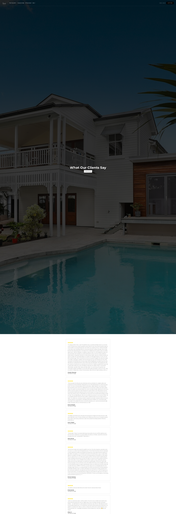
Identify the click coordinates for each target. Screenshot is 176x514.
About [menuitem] (34, 2)
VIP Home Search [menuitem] (28, 2)
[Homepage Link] (4, 2)
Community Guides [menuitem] (21, 2)
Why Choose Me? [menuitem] (12, 2)
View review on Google (72, 373)
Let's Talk (170, 2)
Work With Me (88, 171)
